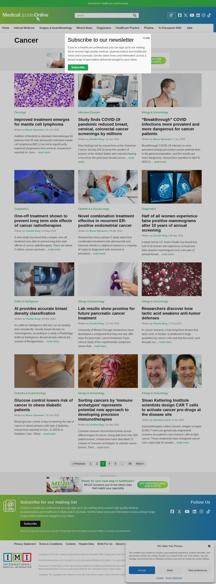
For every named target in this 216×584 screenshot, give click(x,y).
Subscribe (78, 67)
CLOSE (146, 38)
